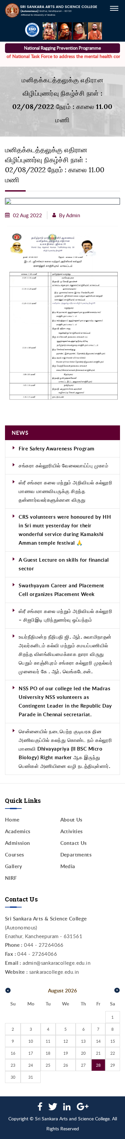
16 (13, 1053)
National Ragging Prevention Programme (62, 48)
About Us (71, 819)
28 (98, 1065)
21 (98, 1053)
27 (83, 1065)
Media (67, 866)
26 (65, 1065)
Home (12, 819)
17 (30, 1053)
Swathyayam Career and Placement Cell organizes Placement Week (61, 590)
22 (112, 1053)
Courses (14, 854)
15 (112, 1041)
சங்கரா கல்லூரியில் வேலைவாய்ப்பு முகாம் (63, 465)
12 (65, 1041)
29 (112, 1065)
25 (48, 1065)
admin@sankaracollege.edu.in (56, 962)
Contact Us (73, 843)
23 (13, 1065)
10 (30, 1041)
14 (98, 1041)
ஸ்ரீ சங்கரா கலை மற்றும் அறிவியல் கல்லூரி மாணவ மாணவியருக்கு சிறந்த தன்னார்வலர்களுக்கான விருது (65, 491)
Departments (76, 854)
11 (48, 1041)
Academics (18, 831)
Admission (17, 843)
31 (30, 1077)
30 (13, 1077)
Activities (71, 831)
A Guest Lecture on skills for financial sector (64, 564)
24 (30, 1065)
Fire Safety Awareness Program (57, 448)
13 (83, 1041)
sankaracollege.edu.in (54, 971)
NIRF (11, 877)
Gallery (13, 866)
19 (65, 1053)
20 (83, 1053)
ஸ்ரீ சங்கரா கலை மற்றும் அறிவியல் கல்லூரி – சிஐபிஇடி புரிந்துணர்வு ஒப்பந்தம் (65, 615)
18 (48, 1053)
